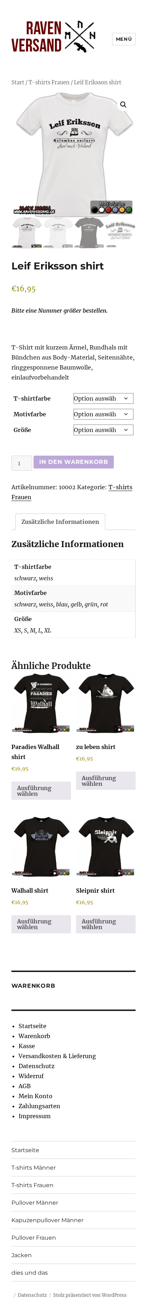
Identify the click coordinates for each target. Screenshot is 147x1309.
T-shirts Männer (33, 1167)
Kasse (27, 1046)
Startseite (32, 1026)
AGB (25, 1086)
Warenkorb (34, 1036)
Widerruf (31, 1076)
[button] (123, 104)
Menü (124, 39)
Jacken (21, 1255)
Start (17, 82)
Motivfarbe (30, 414)
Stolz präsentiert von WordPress (90, 1295)
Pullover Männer (34, 1202)
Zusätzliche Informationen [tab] (60, 521)
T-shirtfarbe (32, 398)
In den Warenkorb (73, 461)
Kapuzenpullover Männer (47, 1220)
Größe (22, 429)
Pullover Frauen (33, 1237)
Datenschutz (37, 1066)
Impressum (35, 1116)
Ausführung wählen (34, 790)
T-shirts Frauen (49, 82)
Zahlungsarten (39, 1106)
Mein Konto (35, 1096)
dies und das (29, 1272)
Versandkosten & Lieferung (57, 1056)
